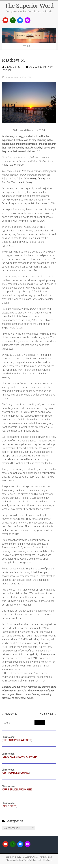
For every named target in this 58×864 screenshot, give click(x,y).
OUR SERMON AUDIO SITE (17, 789)
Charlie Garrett (12, 66)
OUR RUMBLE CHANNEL (15, 772)
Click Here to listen (12, 164)
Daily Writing (35, 66)
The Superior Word (29, 5)
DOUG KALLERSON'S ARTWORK (19, 756)
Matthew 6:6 (48, 713)
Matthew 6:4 (10, 713)
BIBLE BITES (9, 806)
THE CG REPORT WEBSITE (16, 740)
